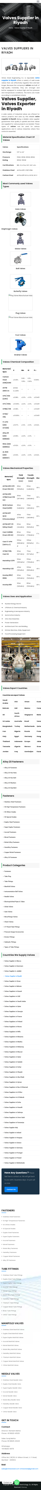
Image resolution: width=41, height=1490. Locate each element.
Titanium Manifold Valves (12, 1357)
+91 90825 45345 (13, 1441)
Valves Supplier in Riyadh (13, 976)
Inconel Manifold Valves (11, 1341)
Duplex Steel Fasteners (12, 822)
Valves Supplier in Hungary (13, 1138)
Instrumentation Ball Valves (13, 891)
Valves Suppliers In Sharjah (13, 1072)
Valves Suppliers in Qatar (12, 1006)
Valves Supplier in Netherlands (14, 1163)
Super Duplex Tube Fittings (12, 1283)
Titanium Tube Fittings (11, 1303)
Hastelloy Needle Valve (11, 1404)
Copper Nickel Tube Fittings (12, 1307)
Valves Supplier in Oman (12, 981)
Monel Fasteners (10, 837)
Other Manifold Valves (10, 1365)
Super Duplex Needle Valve (12, 1388)
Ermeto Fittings (9, 937)
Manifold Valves (9, 886)
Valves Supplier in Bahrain (13, 986)
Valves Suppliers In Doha (12, 1102)
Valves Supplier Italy (11, 1127)
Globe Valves (8, 907)
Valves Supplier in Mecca (12, 961)
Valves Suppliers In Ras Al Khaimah (16, 1087)
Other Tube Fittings (10, 1315)
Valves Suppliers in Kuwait (13, 991)
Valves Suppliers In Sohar (12, 1067)
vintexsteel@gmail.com (29, 1469)
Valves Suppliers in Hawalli (13, 1107)
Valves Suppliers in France (13, 1016)
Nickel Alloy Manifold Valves (12, 1349)
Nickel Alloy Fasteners (11, 842)
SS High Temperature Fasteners (14, 807)
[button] (3, 660)
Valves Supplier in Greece (12, 1143)
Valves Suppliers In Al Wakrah (14, 1097)
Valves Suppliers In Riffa (12, 1032)
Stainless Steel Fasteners (12, 802)
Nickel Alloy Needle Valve (11, 1400)
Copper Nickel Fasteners (12, 852)
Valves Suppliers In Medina (13, 1042)
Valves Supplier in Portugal (13, 1153)
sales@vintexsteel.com (10, 1469)
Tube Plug (7, 876)
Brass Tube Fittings (9, 1311)
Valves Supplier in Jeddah (12, 971)
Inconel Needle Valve (10, 1392)
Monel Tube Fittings (10, 1291)
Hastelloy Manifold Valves (12, 1353)
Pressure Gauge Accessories (14, 932)
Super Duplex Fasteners (12, 827)
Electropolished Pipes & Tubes (14, 902)
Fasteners (7, 871)
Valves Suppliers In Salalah (13, 1062)
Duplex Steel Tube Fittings (12, 1279)
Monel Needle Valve (10, 1396)
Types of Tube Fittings (11, 947)
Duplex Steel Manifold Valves (13, 1334)
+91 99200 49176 (7, 1449)
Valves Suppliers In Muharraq (14, 1047)
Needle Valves (9, 896)
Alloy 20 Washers (10, 783)
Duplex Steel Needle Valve (12, 1384)
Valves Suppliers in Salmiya (13, 1112)
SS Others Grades (10, 812)
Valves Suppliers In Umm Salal (14, 1117)
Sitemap (24, 1487)
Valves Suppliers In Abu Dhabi (14, 1077)
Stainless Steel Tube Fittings (12, 1275)
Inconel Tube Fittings (10, 1287)
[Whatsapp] (17, 1482)
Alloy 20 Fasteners (10, 768)
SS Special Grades (10, 817)
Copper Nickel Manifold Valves (13, 1361)
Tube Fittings (8, 881)
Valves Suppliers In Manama (13, 1037)
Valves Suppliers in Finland (13, 1021)
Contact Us (11, 1189)
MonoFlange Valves (11, 917)
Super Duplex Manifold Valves (13, 1337)
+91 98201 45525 (13, 1433)
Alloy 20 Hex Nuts (10, 773)
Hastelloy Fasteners (11, 847)
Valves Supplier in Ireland (12, 1133)
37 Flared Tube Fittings (12, 927)
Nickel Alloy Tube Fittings (11, 1295)
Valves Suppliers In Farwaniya (14, 1122)
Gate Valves (8, 912)
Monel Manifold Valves (11, 1345)
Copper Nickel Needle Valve (12, 1408)
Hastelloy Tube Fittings (11, 1299)
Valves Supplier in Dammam (13, 966)
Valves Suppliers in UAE (12, 996)
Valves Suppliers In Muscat (13, 1052)
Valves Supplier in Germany (13, 1148)
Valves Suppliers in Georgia (13, 1011)
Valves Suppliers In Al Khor (13, 1092)
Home (11, 28)
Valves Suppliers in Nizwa (13, 1027)
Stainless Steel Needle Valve (12, 1380)
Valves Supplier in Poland (12, 1158)
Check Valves (8, 922)
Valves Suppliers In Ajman (13, 1082)
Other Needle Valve (10, 1412)
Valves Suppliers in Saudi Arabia (15, 1001)
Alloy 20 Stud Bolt (10, 788)
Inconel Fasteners (10, 832)
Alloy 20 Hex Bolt (10, 778)
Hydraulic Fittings (10, 942)
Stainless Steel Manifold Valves (13, 1330)
